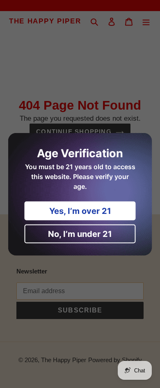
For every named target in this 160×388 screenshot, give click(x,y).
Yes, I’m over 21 (80, 211)
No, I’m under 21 (80, 234)
